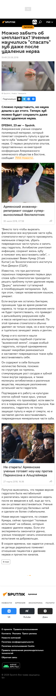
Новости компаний (11, 637)
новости (7, 602)
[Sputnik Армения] (9, 23)
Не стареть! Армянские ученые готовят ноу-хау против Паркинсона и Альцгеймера (27, 471)
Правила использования (25, 629)
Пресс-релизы (29, 633)
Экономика (35, 602)
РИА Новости (24, 158)
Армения (20, 602)
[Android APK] (11, 666)
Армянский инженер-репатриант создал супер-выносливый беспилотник (24, 210)
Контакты (6, 633)
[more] (51, 221)
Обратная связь (9, 657)
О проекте (7, 629)
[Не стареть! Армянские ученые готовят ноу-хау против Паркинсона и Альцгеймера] (28, 443)
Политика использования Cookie (18, 646)
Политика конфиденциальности (18, 641)
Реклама (16, 633)
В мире (6, 562)
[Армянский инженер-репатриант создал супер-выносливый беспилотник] (28, 183)
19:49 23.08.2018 (10, 57)
